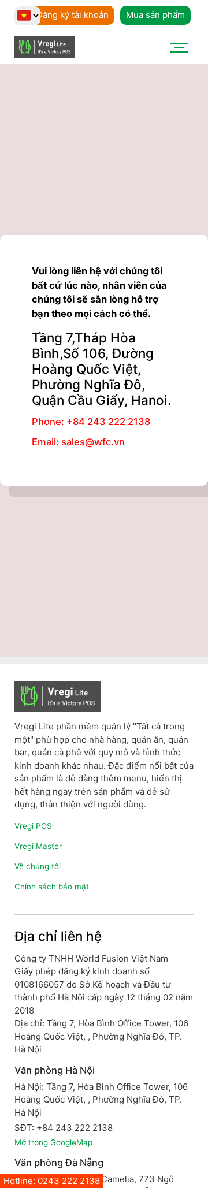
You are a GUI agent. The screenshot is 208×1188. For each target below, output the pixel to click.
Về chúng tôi (37, 866)
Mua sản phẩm (155, 14)
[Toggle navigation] (179, 47)
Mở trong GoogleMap (53, 1142)
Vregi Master (38, 846)
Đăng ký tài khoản (72, 14)
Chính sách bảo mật (51, 886)
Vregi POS (33, 826)
